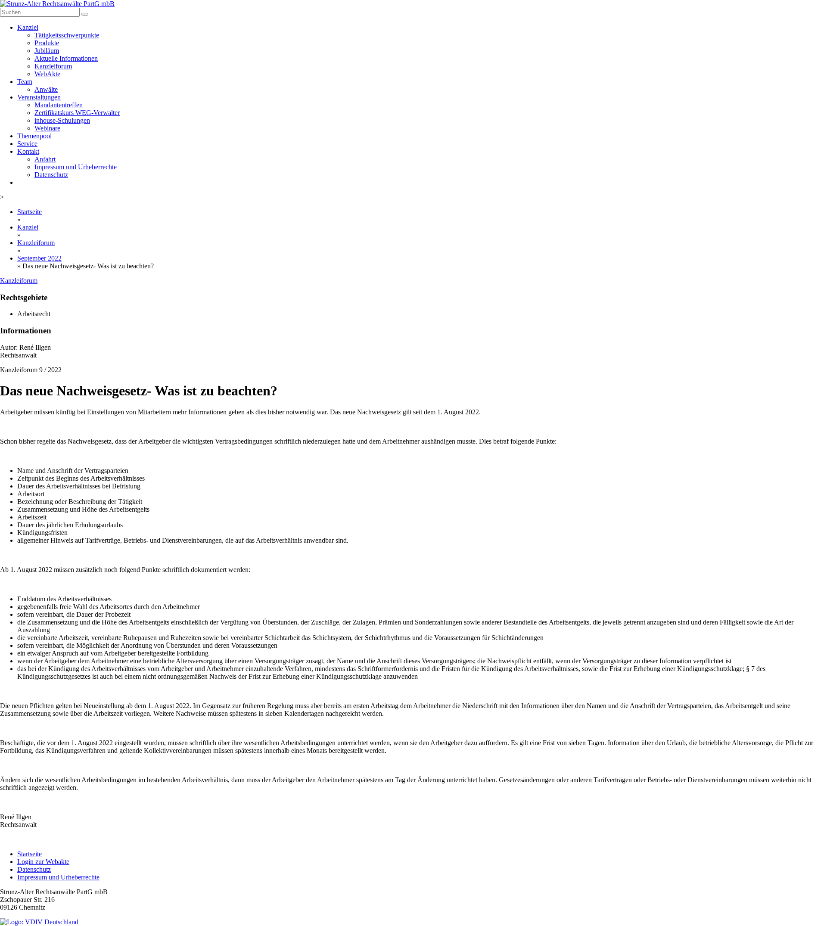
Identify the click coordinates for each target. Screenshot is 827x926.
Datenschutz (51, 174)
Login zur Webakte (43, 861)
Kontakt (28, 151)
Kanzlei (27, 27)
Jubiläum (46, 50)
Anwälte (46, 89)
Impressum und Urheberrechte (75, 167)
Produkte (46, 43)
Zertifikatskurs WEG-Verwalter (77, 112)
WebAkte (47, 74)
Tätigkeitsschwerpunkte (66, 35)
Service (27, 143)
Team (24, 81)
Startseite (29, 211)
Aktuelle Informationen (66, 58)
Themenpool (34, 136)
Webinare (47, 128)
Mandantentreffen (58, 105)
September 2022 (39, 258)
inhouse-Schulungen (62, 120)
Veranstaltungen (39, 97)
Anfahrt (45, 159)
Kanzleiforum (53, 66)
